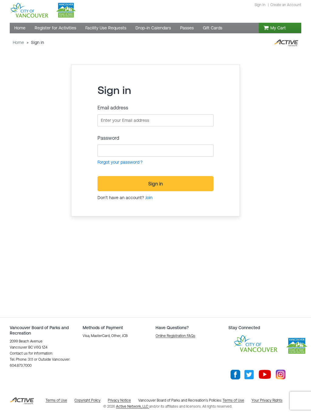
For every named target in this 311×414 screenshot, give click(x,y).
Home (18, 42)
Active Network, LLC (132, 406)
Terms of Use (233, 400)
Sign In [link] (260, 5)
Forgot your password (118, 162)
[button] (175, 336)
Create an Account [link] (285, 5)
